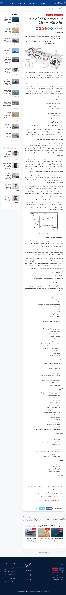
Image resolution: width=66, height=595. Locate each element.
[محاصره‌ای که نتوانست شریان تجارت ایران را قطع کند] (31, 532)
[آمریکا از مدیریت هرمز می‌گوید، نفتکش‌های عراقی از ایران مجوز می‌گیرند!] (15, 59)
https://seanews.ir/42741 (51, 500)
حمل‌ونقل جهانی (28, 3)
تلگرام (28, 575)
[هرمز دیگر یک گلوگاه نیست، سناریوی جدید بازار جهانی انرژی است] (15, 114)
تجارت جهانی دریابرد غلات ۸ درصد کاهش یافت (7, 30)
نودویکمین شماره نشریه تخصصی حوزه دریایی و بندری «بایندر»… (7, 176)
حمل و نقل (43, 3)
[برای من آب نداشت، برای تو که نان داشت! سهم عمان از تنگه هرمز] (15, 102)
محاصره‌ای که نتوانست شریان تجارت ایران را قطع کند (7, 41)
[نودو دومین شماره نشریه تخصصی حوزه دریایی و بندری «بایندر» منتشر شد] (15, 165)
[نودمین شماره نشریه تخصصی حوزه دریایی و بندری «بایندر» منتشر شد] (15, 186)
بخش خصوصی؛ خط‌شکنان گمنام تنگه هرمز (7, 50)
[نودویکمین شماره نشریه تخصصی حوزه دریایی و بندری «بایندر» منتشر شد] (15, 175)
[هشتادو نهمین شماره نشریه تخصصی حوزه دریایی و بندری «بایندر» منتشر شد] (15, 198)
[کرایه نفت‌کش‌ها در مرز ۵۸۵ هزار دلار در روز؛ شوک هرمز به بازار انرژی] (57, 532)
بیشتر (13, 3)
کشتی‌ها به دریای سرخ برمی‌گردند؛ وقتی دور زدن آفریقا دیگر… (7, 82)
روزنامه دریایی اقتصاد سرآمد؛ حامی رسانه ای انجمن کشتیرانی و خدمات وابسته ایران (32, 520)
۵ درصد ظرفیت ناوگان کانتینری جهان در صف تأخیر (7, 92)
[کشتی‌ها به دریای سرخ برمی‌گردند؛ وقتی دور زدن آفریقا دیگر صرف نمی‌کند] (15, 81)
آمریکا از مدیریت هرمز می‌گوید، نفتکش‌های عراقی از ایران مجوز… (7, 60)
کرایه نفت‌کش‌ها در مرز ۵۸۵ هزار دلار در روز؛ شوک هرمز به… (7, 20)
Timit (27, 592)
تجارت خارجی (36, 3)
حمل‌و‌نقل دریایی (50, 15)
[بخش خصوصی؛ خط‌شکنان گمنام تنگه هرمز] (15, 50)
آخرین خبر (61, 15)
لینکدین (28, 579)
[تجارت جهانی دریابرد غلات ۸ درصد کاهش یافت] (44, 532)
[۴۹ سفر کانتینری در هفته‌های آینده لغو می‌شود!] (15, 126)
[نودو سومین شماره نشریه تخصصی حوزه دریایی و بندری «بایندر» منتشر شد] (15, 70)
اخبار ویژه (56, 15)
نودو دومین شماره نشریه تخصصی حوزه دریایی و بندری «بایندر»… (7, 166)
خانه (48, 3)
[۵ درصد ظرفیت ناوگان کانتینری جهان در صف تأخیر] (15, 92)
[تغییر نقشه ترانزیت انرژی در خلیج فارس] (15, 135)
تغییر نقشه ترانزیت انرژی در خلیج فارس (7, 134)
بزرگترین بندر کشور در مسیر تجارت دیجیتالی (55, 519)
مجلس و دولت (19, 3)
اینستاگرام (27, 571)
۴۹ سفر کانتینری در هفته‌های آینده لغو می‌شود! (7, 126)
